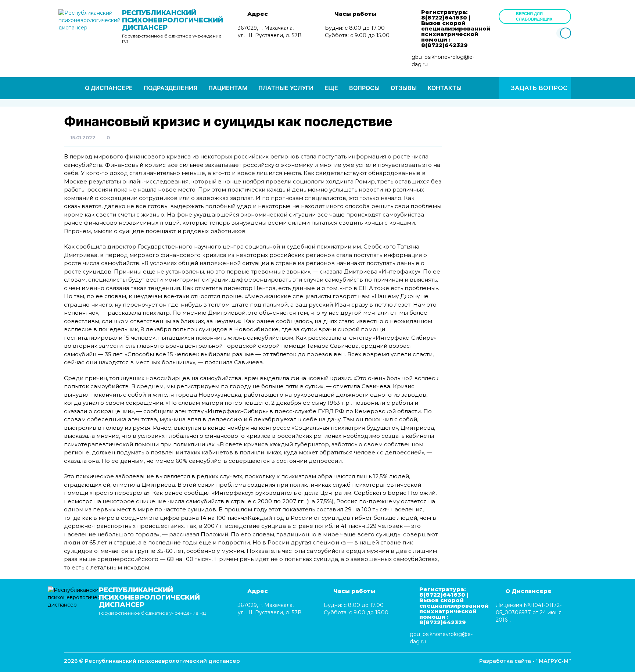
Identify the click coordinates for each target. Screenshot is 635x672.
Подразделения (170, 88)
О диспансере (109, 88)
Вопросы (364, 88)
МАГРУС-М (553, 661)
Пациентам (227, 88)
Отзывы (404, 88)
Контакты (445, 88)
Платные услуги (285, 88)
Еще (331, 88)
